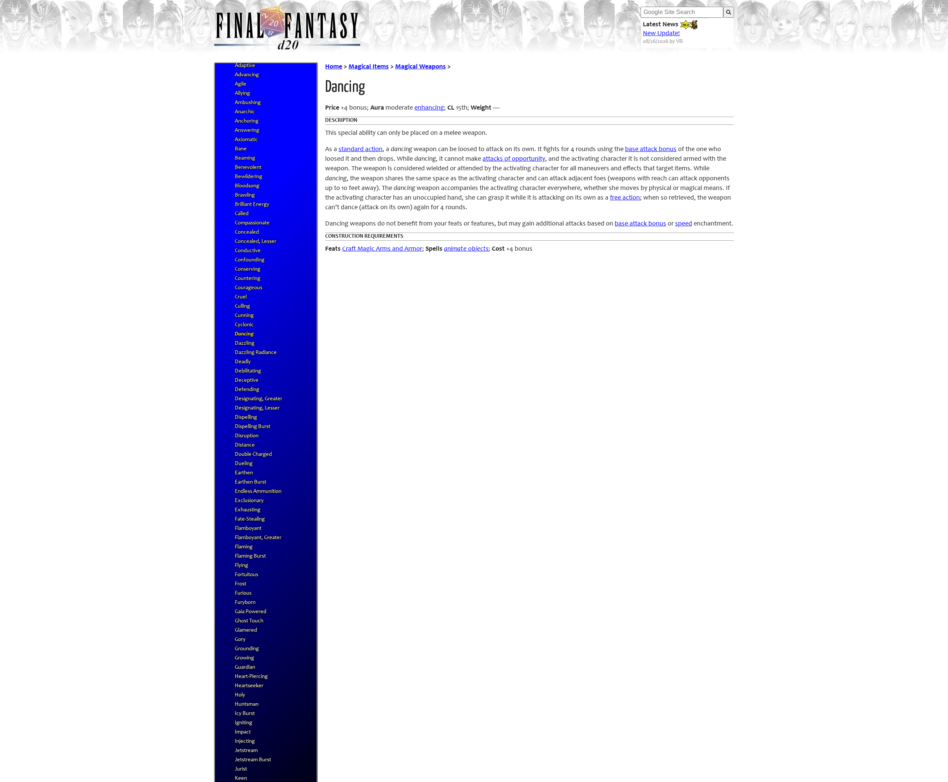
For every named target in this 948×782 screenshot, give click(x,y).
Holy (240, 695)
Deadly (243, 362)
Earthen (244, 473)
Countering (247, 278)
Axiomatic (246, 140)
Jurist (241, 769)
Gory (240, 639)
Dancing (244, 334)
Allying (242, 93)
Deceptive (246, 380)
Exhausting (247, 510)
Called (241, 214)
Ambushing (248, 103)
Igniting (243, 723)
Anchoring (246, 121)
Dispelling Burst (252, 427)
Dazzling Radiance (256, 352)
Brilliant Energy (252, 204)
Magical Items (368, 67)
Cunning (244, 315)
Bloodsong (247, 186)
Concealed (247, 232)
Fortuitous (246, 575)
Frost (240, 584)
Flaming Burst (250, 556)
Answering (247, 130)
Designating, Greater (258, 399)
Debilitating (248, 371)
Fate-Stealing (250, 519)
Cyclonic (244, 325)
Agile (240, 84)
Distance (245, 445)
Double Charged (253, 454)
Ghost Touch (249, 621)
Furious (243, 593)
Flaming (244, 547)
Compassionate (252, 223)
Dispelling (246, 417)
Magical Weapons (420, 67)
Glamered (246, 630)
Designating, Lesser (257, 408)
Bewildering (248, 177)
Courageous (248, 288)
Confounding (249, 260)
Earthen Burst (250, 482)
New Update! (661, 33)
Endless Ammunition (258, 491)
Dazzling (244, 343)
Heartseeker (249, 686)
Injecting (245, 741)
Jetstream (246, 750)
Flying (241, 565)
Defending (247, 389)
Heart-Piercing (251, 676)
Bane (241, 149)
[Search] (728, 12)
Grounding (247, 649)
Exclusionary (249, 501)
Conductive (248, 251)
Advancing (247, 75)
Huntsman (246, 704)
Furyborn (245, 602)
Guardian (245, 667)
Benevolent (248, 167)
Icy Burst (245, 713)
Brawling (245, 195)
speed (683, 224)
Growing (244, 658)
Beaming (245, 158)
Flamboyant (248, 528)
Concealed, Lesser (255, 241)
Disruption (246, 436)
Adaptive (245, 65)
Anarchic (245, 112)
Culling (242, 306)
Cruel (241, 297)
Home (333, 67)
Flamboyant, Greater (258, 538)
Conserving (247, 269)
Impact (243, 732)
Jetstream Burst (253, 760)
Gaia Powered (250, 612)
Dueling (244, 464)
